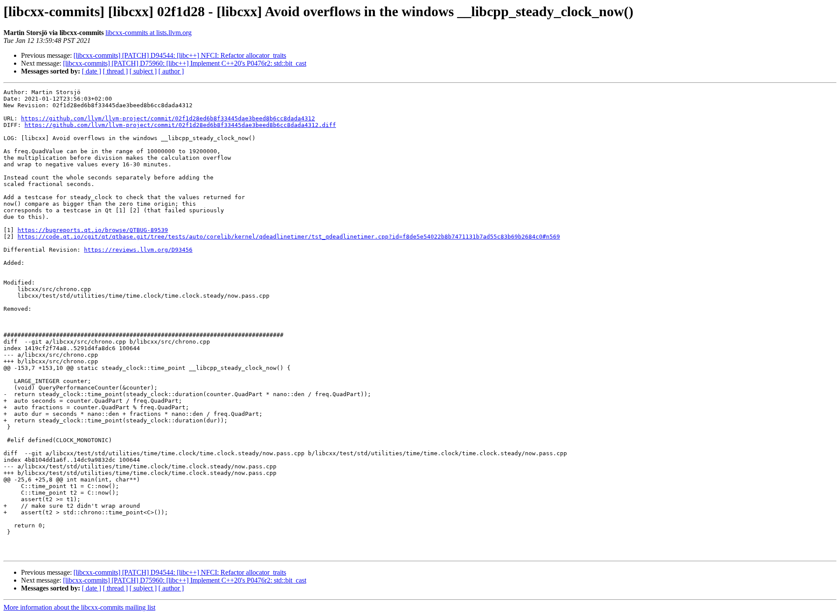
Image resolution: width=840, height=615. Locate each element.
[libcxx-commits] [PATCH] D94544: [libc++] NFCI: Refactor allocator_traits (180, 55)
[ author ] (171, 71)
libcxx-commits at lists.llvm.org (148, 32)
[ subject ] (143, 71)
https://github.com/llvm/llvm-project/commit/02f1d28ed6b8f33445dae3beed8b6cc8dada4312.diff (180, 125)
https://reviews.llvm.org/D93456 (138, 249)
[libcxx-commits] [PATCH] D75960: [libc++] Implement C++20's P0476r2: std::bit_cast (184, 63)
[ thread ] (115, 71)
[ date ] (91, 71)
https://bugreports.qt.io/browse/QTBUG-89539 (93, 230)
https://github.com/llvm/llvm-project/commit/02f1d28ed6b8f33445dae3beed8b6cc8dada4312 (168, 118)
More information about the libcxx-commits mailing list (79, 607)
